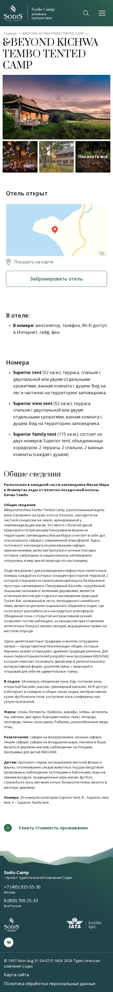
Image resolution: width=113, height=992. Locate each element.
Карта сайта (16, 975)
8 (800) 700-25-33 (21, 900)
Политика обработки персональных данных (49, 983)
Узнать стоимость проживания (53, 828)
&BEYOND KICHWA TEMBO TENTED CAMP (53, 33)
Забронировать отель (56, 279)
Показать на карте (33, 262)
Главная (10, 33)
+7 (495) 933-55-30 (22, 887)
